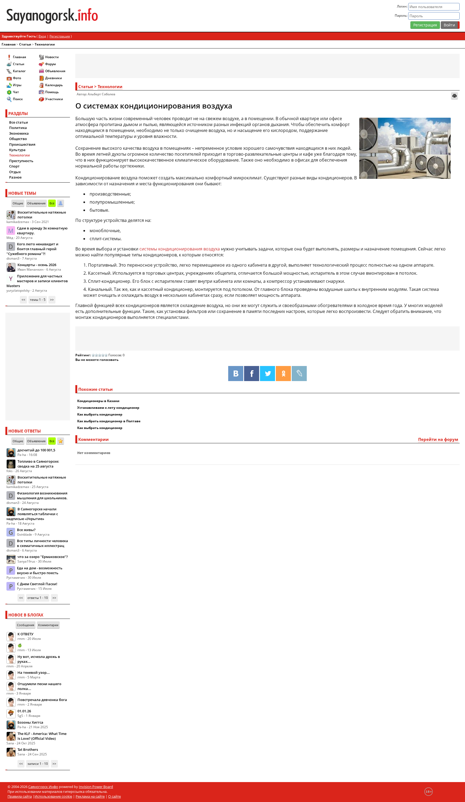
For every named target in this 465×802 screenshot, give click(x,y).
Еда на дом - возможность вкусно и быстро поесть (39, 570)
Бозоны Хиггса (30, 722)
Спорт (14, 166)
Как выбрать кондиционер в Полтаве (108, 421)
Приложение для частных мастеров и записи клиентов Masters (37, 281)
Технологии (45, 44)
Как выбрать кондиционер (99, 414)
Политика (18, 127)
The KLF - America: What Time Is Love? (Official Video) (41, 736)
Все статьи (18, 122)
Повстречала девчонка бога (42, 699)
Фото (17, 78)
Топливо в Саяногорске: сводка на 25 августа (38, 464)
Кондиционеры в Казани (98, 401)
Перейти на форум (438, 439)
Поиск (18, 99)
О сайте (114, 796)
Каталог (19, 71)
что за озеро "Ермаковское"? (42, 556)
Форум (50, 64)
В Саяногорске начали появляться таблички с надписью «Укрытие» (32, 514)
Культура (17, 149)
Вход (42, 36)
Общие (18, 203)
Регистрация (425, 24)
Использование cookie (53, 796)
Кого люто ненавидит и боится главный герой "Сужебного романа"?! (32, 249)
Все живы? (26, 529)
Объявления (55, 71)
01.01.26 (24, 711)
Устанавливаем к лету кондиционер (108, 407)
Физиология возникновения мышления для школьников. (42, 495)
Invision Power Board (96, 786)
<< (23, 299)
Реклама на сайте (90, 796)
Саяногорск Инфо (43, 786)
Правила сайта (20, 796)
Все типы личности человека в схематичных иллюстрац (42, 543)
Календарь (54, 85)
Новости (52, 57)
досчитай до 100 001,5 (36, 450)
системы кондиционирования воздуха (179, 249)
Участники (54, 99)
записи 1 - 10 (37, 763)
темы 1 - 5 (37, 299)
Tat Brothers (27, 749)
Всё (52, 203)
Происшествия (22, 144)
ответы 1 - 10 (37, 597)
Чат (16, 92)
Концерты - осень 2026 (36, 264)
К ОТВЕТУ (25, 634)
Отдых (15, 171)
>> (52, 299)
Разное (15, 177)
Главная (9, 44)
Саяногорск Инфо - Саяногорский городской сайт (80, 16)
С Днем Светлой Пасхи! (37, 583)
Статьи (25, 44)
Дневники (53, 78)
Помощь (52, 92)
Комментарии (48, 625)
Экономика (19, 133)
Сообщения (25, 625)
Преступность (21, 160)
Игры (17, 85)
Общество (18, 138)
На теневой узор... (33, 672)
